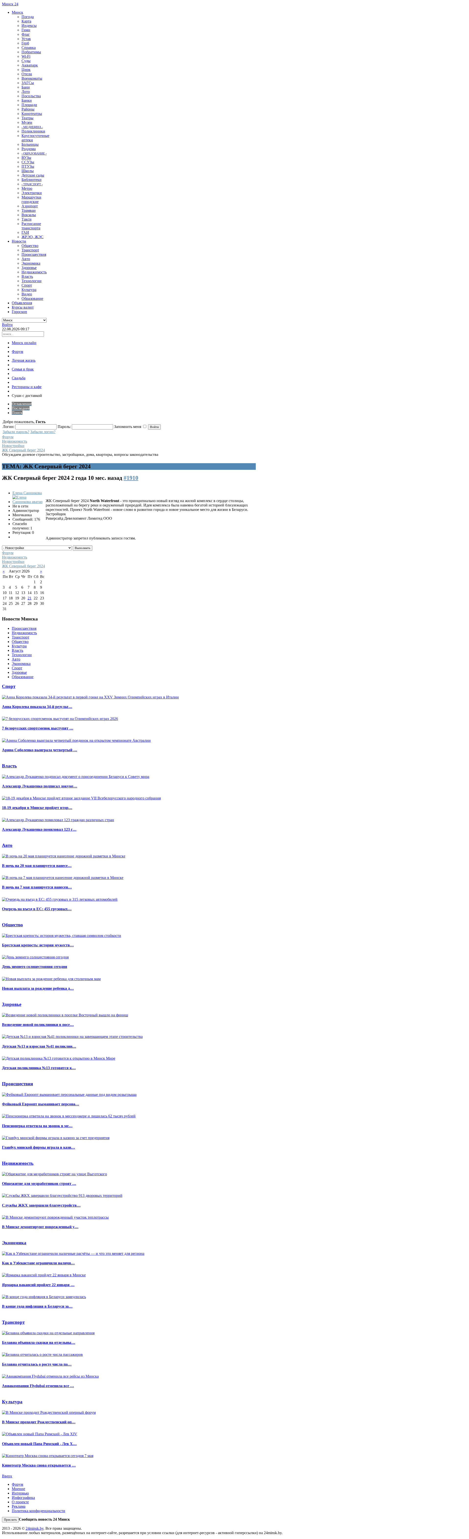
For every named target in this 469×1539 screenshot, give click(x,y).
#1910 (131, 478)
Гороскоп (19, 312)
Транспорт (30, 250)
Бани (25, 87)
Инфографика (23, 1497)
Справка (28, 47)
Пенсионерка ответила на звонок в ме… (37, 1126)
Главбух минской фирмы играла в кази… (38, 1147)
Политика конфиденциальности (38, 1511)
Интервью (20, 1493)
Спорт (26, 285)
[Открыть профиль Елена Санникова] (28, 502)
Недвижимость (34, 272)
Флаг (25, 34)
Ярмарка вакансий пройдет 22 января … (38, 1285)
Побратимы (31, 52)
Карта (26, 21)
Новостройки (13, 446)
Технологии (31, 281)
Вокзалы (28, 215)
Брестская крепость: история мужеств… (38, 945)
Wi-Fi (25, 56)
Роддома (28, 149)
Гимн (25, 30)
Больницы (30, 144)
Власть (27, 276)
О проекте (20, 1502)
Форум (17, 351)
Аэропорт (29, 206)
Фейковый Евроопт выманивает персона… (40, 1104)
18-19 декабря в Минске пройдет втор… (37, 808)
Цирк (26, 69)
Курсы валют (23, 307)
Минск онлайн (24, 343)
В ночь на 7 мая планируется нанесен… (37, 887)
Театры (27, 118)
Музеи (26, 122)
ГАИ (25, 232)
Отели (26, 74)
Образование (32, 298)
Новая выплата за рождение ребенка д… (38, 988)
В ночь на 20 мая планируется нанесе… (37, 866)
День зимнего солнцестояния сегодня (34, 967)
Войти (7, 325)
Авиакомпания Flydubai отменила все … (38, 1386)
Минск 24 (10, 4)
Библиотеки (31, 180)
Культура (28, 290)
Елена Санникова (27, 493)
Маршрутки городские (31, 199)
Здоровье (29, 268)
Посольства (31, 96)
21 (30, 598)
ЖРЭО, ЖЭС (32, 237)
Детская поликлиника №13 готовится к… (39, 1068)
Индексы (29, 25)
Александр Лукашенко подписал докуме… (39, 786)
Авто (25, 259)
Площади (29, 105)
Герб (25, 43)
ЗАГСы (27, 83)
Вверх (7, 1476)
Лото (25, 92)
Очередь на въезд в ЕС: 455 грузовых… (37, 909)
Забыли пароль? (16, 432)
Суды (26, 61)
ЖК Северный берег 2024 (23, 450)
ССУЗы (27, 162)
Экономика (30, 263)
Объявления (22, 303)
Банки (26, 100)
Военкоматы (31, 78)
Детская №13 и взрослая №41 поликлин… (39, 1046)
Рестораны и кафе (27, 387)
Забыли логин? (42, 432)
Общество (29, 246)
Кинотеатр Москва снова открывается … (39, 1465)
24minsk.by (34, 1528)
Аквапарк (29, 65)
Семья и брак (23, 369)
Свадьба (18, 378)
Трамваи (28, 210)
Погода (27, 17)
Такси (26, 219)
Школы (27, 171)
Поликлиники (33, 131)
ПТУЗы (27, 166)
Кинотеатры (31, 114)
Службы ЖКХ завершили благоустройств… (41, 1205)
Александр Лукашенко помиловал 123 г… (39, 829)
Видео (26, 294)
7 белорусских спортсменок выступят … (37, 728)
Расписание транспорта (31, 226)
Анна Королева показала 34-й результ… (37, 707)
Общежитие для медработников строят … (39, 1183)
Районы (27, 109)
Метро (26, 188)
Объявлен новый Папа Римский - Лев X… (39, 1444)
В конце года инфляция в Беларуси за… (37, 1306)
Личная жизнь (23, 360)
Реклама (18, 1506)
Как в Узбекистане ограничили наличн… (38, 1263)
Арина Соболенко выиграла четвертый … (39, 750)
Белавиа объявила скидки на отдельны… (38, 1342)
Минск (17, 12)
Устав (26, 39)
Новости (19, 241)
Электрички (31, 193)
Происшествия (33, 254)
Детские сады (32, 175)
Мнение (18, 1489)
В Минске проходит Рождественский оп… (38, 1422)
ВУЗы (26, 158)
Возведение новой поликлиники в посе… (38, 1024)
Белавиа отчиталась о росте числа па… (37, 1364)
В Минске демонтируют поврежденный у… (40, 1227)
